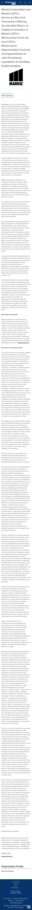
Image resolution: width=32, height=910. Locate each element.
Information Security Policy (20, 898)
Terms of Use (7, 898)
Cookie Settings (19, 901)
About (15, 885)
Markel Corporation (7, 871)
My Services (15, 888)
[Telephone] (25, 2)
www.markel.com (23, 343)
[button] (16, 77)
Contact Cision (15, 882)
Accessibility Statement (16, 903)
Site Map (10, 901)
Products (16, 883)
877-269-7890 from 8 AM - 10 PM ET (16, 892)
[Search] (29, 2)
